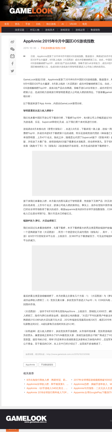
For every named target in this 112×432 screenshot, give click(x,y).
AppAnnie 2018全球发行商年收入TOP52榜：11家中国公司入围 (48, 392)
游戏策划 (65, 29)
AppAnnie (30, 364)
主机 (38, 23)
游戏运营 (80, 29)
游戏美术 (50, 29)
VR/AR (73, 23)
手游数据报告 (47, 364)
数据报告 (95, 29)
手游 (27, 23)
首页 (6, 23)
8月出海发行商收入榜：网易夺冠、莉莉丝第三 (48, 379)
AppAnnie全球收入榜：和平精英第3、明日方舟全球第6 (48, 384)
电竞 (84, 23)
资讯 (17, 23)
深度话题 (19, 29)
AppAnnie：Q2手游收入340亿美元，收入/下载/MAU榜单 (48, 388)
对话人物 (34, 29)
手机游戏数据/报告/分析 (53, 48)
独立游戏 (51, 23)
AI (63, 23)
